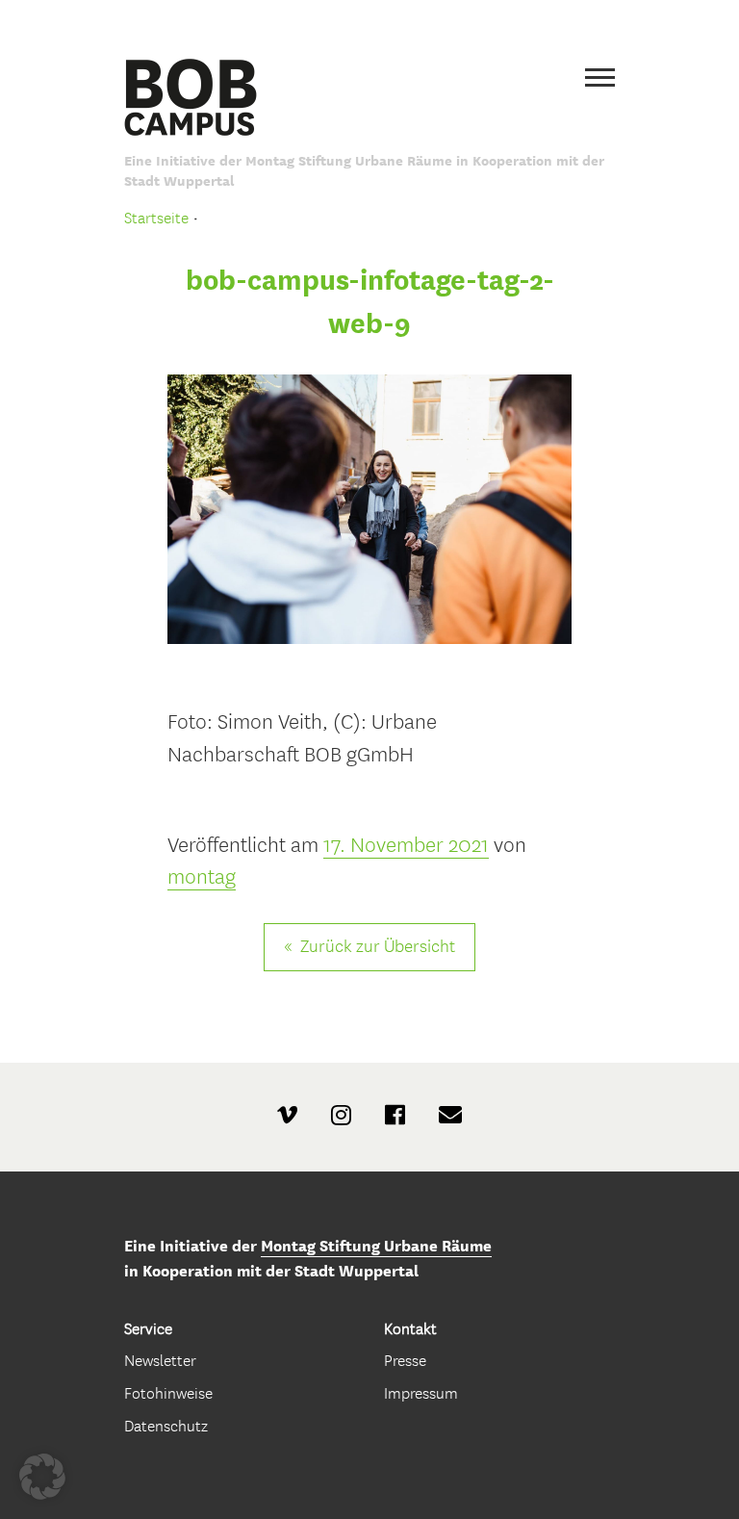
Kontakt (410, 1329)
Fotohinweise (168, 1393)
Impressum (421, 1393)
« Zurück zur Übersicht (369, 947)
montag (201, 876)
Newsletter (160, 1361)
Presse (405, 1361)
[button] (42, 1476)
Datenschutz (166, 1426)
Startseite (156, 218)
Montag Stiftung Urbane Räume (376, 1246)
